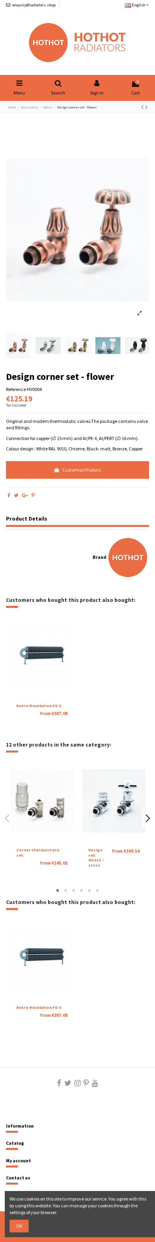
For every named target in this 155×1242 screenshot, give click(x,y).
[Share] (9, 495)
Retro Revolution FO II (38, 705)
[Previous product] (143, 107)
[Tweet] (16, 495)
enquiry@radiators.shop (34, 5)
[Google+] (25, 495)
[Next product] (146, 107)
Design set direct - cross (96, 857)
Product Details (26, 519)
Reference (16, 389)
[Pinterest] (33, 495)
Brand (100, 557)
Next (147, 818)
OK (19, 1226)
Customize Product (81, 470)
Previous (8, 818)
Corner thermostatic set (38, 852)
